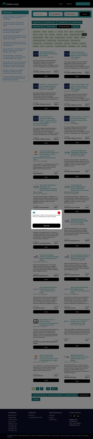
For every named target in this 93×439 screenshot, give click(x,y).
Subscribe (46, 225)
